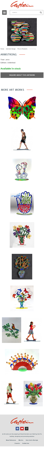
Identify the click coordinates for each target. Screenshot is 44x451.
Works (21, 440)
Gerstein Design (11, 49)
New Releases (11, 440)
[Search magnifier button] (40, 12)
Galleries (25, 443)
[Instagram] (26, 428)
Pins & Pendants (22, 49)
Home (2, 49)
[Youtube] (22, 428)
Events (17, 443)
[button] (4, 12)
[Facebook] (17, 428)
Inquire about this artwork (22, 75)
